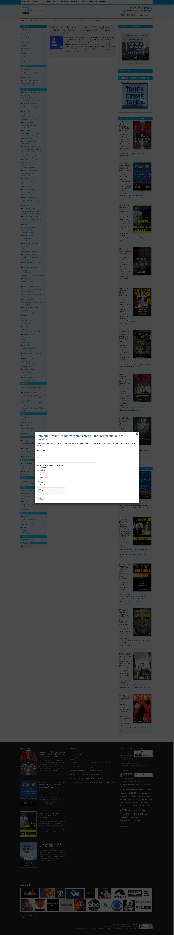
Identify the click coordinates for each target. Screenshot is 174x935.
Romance (43, 475)
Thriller (42, 470)
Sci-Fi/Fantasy (44, 477)
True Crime (43, 468)
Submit (41, 499)
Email (39, 458)
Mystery (42, 472)
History (42, 480)
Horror (42, 482)
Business (42, 485)
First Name (41, 450)
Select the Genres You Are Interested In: (51, 465)
